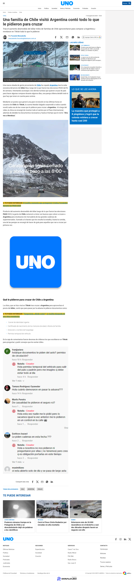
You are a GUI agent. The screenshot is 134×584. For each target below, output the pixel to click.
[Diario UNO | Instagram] (120, 539)
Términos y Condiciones (27, 573)
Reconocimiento (85, 75)
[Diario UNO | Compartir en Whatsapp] (73, 37)
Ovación (93, 8)
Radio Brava (72, 560)
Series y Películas (65, 8)
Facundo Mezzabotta (18, 36)
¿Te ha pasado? (85, 65)
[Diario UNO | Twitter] (129, 539)
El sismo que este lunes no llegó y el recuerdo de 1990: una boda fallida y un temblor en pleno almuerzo (91, 50)
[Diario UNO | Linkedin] (125, 539)
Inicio (39, 8)
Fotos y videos (84, 55)
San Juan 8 (72, 563)
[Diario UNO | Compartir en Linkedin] (78, 37)
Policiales (85, 8)
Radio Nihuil (72, 553)
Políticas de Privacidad (10, 573)
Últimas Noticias (8, 549)
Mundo (73, 520)
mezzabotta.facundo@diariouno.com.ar (22, 38)
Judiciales (6, 563)
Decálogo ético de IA (43, 573)
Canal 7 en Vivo (73, 549)
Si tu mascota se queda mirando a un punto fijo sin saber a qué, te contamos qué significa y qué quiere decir (91, 69)
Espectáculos (40, 549)
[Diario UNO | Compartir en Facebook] (55, 37)
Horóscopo (104, 549)
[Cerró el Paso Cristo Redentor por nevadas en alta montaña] (52, 509)
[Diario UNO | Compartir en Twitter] (61, 37)
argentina (31, 489)
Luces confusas (9, 520)
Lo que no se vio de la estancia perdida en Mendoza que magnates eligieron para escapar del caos (91, 59)
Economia (76, 8)
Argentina (54, 85)
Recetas (103, 558)
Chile (39, 85)
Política (46, 8)
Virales (40, 489)
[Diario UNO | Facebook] (116, 539)
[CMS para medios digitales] (67, 579)
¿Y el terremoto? (85, 45)
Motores (103, 553)
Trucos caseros (105, 562)
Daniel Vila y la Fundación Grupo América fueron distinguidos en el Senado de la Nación (91, 78)
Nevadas (40, 520)
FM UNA (70, 556)
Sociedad (54, 8)
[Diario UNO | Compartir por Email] (67, 37)
